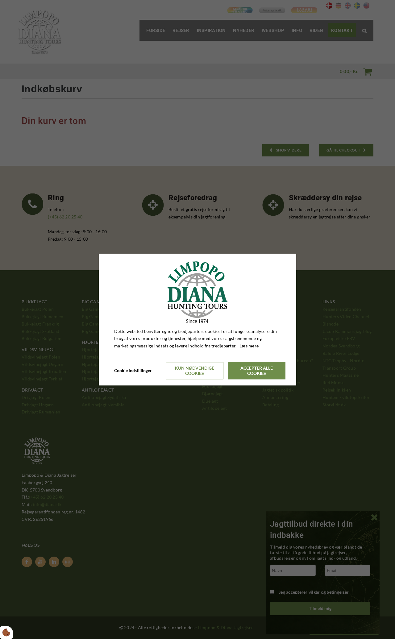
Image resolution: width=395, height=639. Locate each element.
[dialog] (197, 319)
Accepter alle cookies (256, 370)
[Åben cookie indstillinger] (6, 632)
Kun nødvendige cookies (194, 370)
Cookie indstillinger (133, 370)
